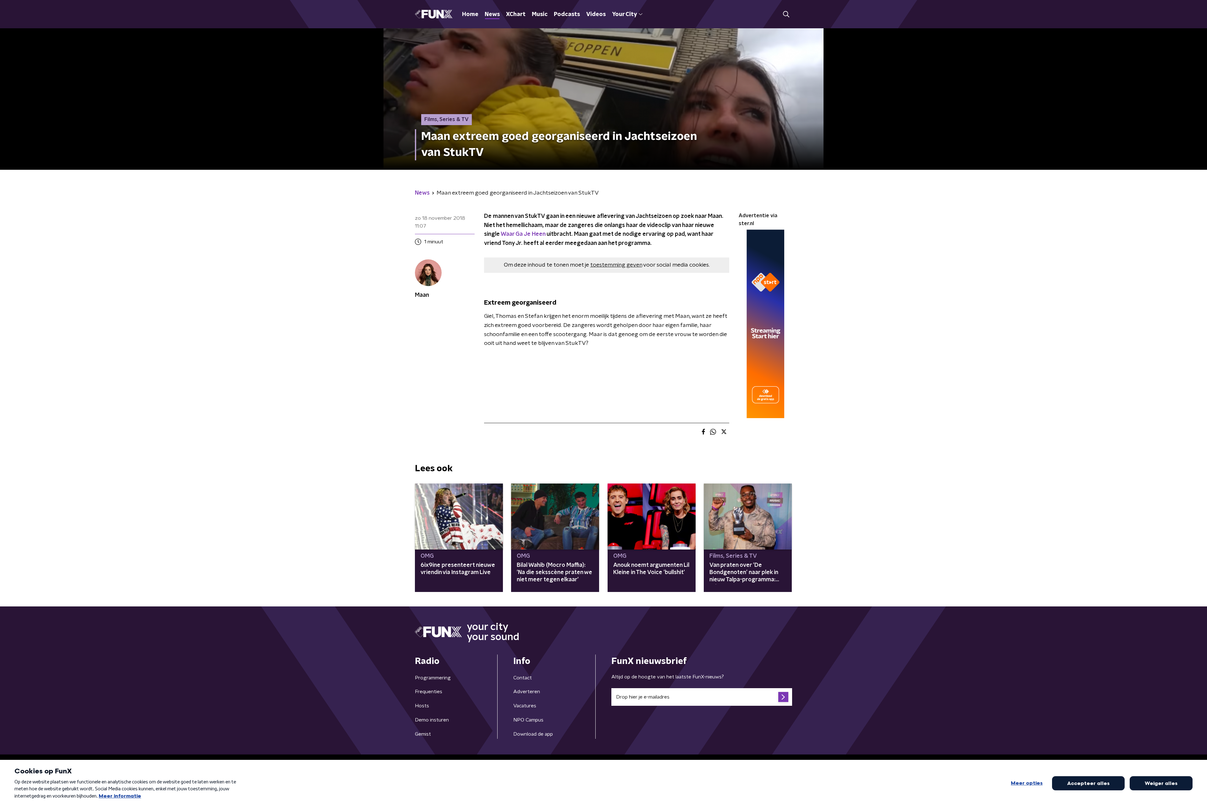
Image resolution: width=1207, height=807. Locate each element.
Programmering (433, 677)
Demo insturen (432, 719)
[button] (786, 14)
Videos (596, 14)
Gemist (423, 734)
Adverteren (526, 691)
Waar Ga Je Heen (523, 234)
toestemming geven (616, 265)
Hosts (422, 705)
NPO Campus (528, 719)
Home (470, 14)
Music (540, 14)
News (492, 14)
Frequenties (428, 691)
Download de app (533, 734)
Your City (624, 14)
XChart (516, 14)
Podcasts (567, 14)
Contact (522, 677)
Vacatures (524, 705)
